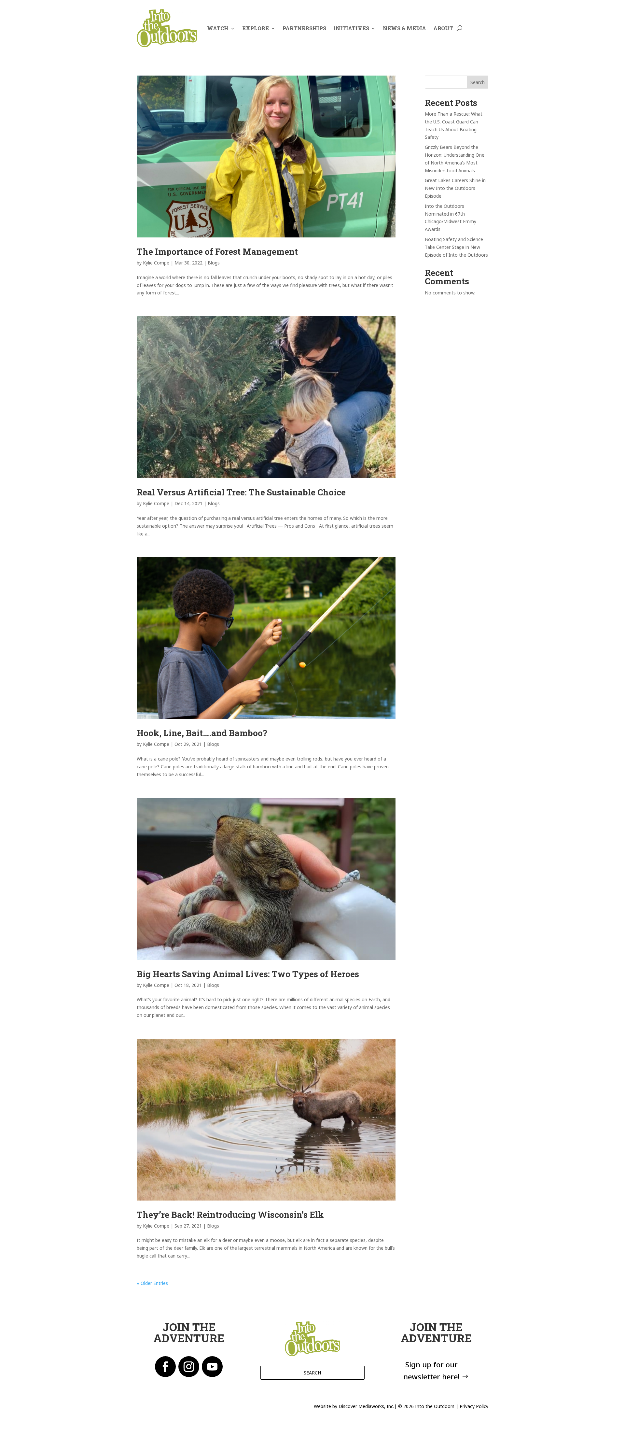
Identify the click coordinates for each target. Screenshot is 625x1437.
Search (477, 82)
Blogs (214, 263)
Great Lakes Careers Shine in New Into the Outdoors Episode (455, 188)
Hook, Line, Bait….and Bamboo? (202, 732)
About (443, 28)
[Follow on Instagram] (188, 1366)
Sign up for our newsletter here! (431, 1370)
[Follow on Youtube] (212, 1366)
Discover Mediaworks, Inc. (366, 1406)
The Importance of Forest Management (217, 251)
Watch (218, 28)
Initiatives (351, 28)
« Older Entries (152, 1283)
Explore (255, 28)
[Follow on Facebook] (165, 1366)
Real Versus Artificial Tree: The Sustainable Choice (241, 492)
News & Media (404, 28)
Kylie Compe (156, 263)
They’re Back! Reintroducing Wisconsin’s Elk (230, 1214)
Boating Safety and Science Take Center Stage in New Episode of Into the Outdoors (456, 247)
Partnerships (304, 28)
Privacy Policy (474, 1406)
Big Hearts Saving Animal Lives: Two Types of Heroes (248, 973)
